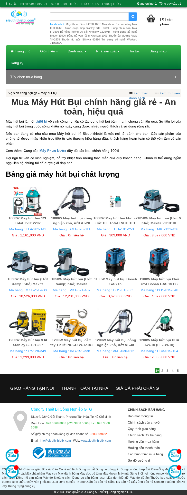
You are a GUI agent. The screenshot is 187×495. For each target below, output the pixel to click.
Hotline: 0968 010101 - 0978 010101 (43, 4)
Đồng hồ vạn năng (29, 477)
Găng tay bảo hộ (119, 482)
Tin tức (134, 51)
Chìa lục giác (32, 469)
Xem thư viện (169, 93)
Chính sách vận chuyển (144, 422)
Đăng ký (17, 63)
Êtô (148, 469)
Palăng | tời (173, 482)
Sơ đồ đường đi (139, 460)
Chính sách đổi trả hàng (144, 435)
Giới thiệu (48, 51)
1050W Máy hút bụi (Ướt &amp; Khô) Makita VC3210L (71, 284)
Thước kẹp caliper (162, 477)
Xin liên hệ (76, 235)
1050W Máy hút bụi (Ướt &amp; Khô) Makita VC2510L (28, 284)
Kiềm (154, 469)
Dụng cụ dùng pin (108, 469)
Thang (80, 482)
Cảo (55, 469)
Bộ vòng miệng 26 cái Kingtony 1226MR (85, 31)
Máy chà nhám (35, 473)
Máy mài (123, 473)
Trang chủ (22, 51)
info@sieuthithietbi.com (55, 440)
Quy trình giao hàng (142, 429)
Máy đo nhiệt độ (117, 477)
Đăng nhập (158, 51)
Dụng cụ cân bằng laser (88, 477)
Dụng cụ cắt (87, 469)
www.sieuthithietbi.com (96, 440)
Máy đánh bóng (68, 473)
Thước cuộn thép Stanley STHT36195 (86, 28)
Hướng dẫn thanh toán (144, 448)
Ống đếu (164, 469)
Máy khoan (110, 473)
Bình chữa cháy (22, 482)
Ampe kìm (162, 473)
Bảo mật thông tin (140, 416)
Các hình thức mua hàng (145, 454)
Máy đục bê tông (91, 473)
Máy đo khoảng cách (57, 477)
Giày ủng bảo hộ (142, 482)
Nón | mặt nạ (42, 482)
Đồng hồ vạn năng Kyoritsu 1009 (87, 35)
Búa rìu (47, 469)
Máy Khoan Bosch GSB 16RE (83, 24)
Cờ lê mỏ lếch (68, 469)
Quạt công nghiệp (63, 482)
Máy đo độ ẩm (140, 477)
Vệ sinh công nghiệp (22, 93)
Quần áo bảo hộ (96, 482)
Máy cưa (51, 473)
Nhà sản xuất (107, 51)
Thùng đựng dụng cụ (21, 486)
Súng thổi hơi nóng (143, 473)
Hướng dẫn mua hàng (143, 441)
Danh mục (76, 51)
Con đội (159, 482)
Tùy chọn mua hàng (26, 77)
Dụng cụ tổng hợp (133, 469)
